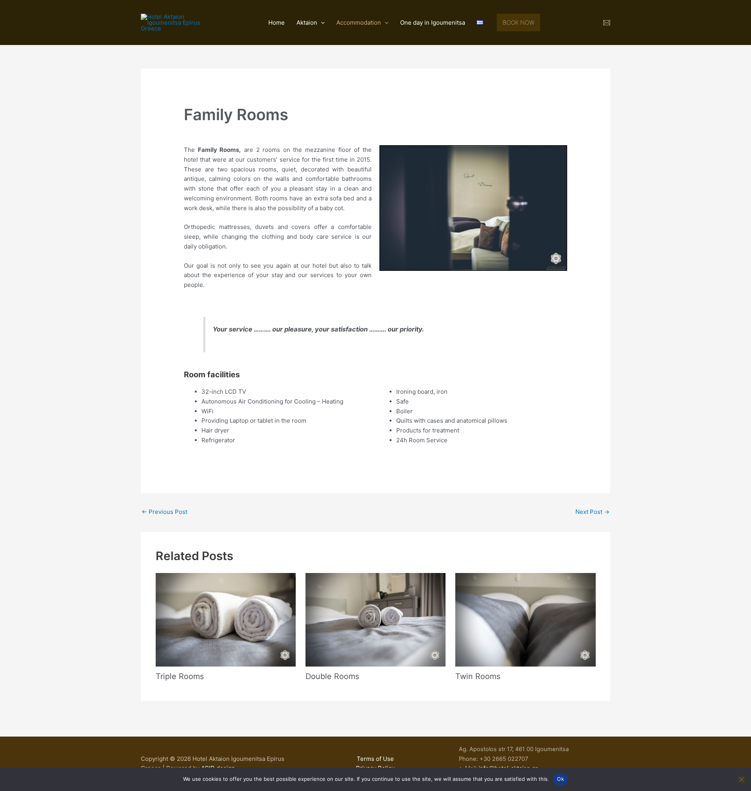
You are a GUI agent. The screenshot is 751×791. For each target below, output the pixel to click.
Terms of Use (375, 758)
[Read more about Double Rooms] (375, 619)
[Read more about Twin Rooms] (525, 619)
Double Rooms (332, 676)
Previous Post (164, 511)
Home (276, 22)
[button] (321, 22)
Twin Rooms (477, 676)
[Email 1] (606, 22)
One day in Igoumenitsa (432, 22)
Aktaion (306, 22)
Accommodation (358, 22)
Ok (560, 779)
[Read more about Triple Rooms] (226, 619)
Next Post (592, 511)
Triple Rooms (180, 676)
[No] (741, 779)
